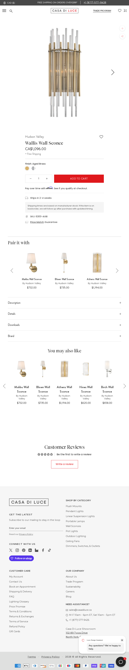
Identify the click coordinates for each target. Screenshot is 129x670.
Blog (68, 596)
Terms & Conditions (20, 611)
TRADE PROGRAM (102, 10)
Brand (11, 336)
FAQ (11, 596)
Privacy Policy (26, 534)
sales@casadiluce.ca (80, 610)
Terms (32, 656)
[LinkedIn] (30, 550)
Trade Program (74, 581)
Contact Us (15, 581)
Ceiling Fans (72, 541)
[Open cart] (125, 10)
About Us (71, 576)
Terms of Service (18, 621)
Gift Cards (14, 631)
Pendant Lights (74, 511)
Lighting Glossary (19, 601)
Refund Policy (17, 626)
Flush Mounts (73, 506)
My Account (16, 576)
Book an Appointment (22, 586)
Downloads (14, 325)
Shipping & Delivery (20, 591)
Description (14, 303)
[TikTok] (49, 550)
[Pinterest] (23, 550)
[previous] (16, 72)
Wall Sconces (73, 526)
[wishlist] (119, 10)
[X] (10, 550)
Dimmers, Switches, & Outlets (83, 546)
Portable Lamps (75, 521)
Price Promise (17, 606)
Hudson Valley (34, 136)
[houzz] (36, 550)
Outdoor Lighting (76, 536)
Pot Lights (72, 531)
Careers (70, 591)
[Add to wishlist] (101, 136)
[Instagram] (17, 550)
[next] (112, 72)
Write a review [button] (64, 464)
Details (11, 314)
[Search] (30, 11)
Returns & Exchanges (21, 616)
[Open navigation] (4, 10)
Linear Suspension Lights (80, 516)
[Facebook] (43, 550)
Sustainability (73, 586)
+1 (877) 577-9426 (95, 2)
